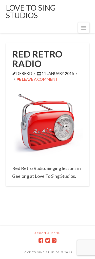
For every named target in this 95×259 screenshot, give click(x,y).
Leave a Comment (39, 79)
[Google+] (54, 240)
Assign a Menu (47, 233)
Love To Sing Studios (31, 11)
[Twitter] (47, 240)
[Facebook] (41, 240)
